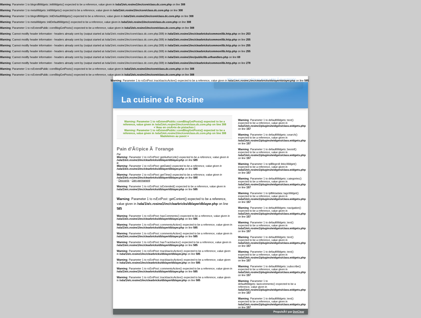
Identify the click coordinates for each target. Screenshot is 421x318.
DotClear (298, 311)
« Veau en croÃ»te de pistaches (174, 127)
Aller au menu (259, 79)
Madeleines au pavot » (174, 136)
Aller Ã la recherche (283, 79)
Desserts (123, 180)
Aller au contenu (237, 79)
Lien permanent (141, 180)
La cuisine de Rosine (162, 99)
